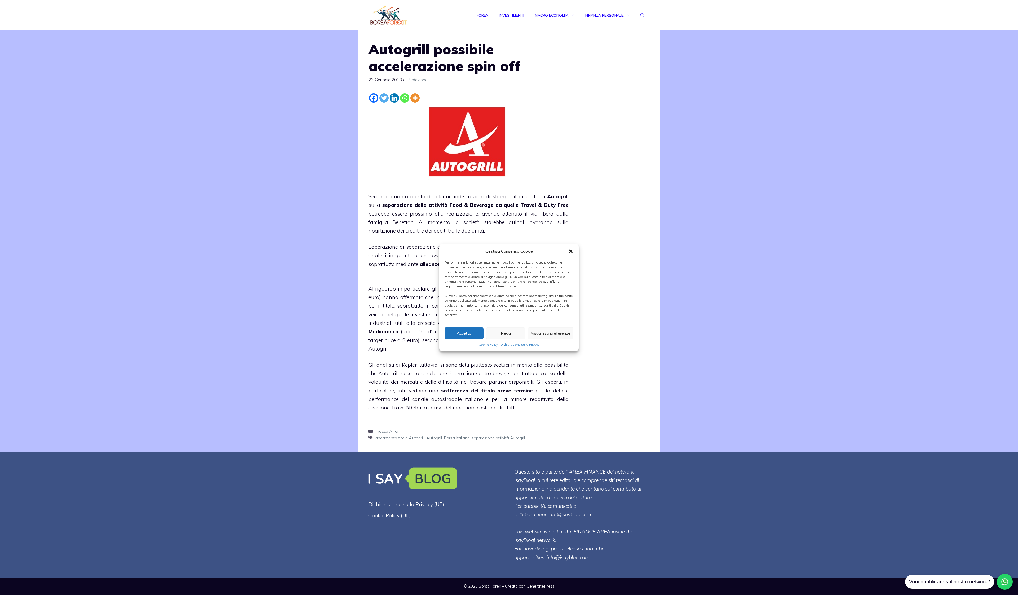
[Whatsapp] (404, 98)
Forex (482, 15)
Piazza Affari (387, 431)
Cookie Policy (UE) (389, 515)
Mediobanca (383, 331)
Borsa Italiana (457, 437)
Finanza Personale (604, 15)
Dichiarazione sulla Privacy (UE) (406, 504)
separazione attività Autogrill (499, 437)
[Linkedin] (394, 98)
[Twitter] (384, 98)
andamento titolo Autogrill (399, 437)
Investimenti (511, 15)
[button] (570, 251)
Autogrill (558, 196)
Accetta (464, 333)
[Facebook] (373, 98)
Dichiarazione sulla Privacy (520, 344)
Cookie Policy (488, 344)
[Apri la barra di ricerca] (642, 15)
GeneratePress (540, 586)
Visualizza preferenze (551, 333)
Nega (506, 333)
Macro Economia (551, 15)
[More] (415, 98)
